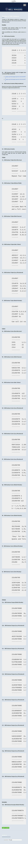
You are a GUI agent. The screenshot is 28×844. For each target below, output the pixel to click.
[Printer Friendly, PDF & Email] (5, 827)
